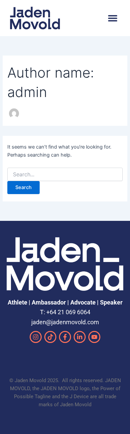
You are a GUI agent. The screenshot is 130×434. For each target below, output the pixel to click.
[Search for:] (64, 174)
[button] (112, 17)
